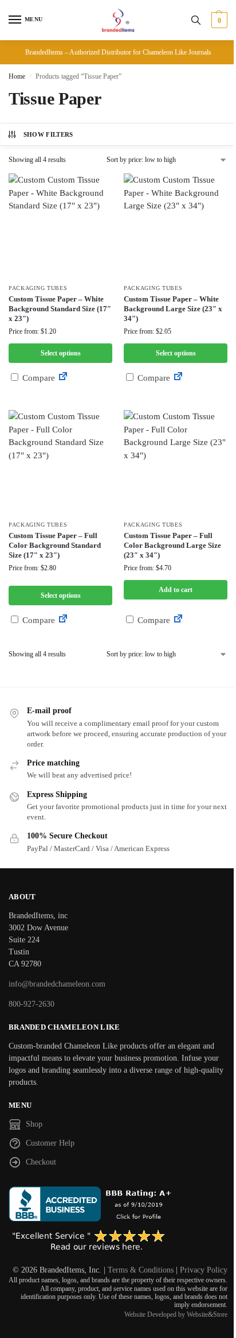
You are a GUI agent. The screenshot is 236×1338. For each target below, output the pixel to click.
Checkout (41, 1162)
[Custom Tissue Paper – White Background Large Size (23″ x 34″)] (175, 225)
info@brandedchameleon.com (57, 984)
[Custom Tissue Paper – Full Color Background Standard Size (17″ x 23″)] (60, 462)
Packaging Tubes (38, 288)
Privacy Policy (203, 1270)
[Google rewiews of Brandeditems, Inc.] (118, 1240)
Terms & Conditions (141, 1270)
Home (17, 76)
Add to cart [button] (175, 590)
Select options (61, 353)
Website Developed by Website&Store (175, 1314)
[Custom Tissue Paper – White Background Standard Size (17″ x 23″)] (60, 225)
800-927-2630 (31, 1004)
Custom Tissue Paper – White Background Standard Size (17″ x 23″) (60, 309)
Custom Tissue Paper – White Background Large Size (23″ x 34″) (173, 309)
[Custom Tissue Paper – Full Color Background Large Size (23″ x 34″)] (175, 462)
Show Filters (48, 134)
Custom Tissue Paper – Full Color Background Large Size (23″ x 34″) (172, 545)
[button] (218, 20)
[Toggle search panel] (196, 20)
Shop (34, 1124)
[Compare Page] (63, 377)
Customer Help (50, 1143)
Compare (37, 377)
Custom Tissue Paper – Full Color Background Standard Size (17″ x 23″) (55, 545)
